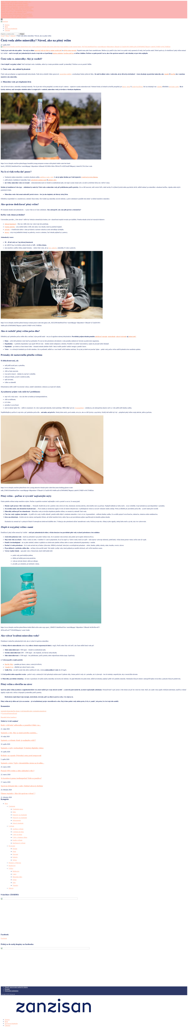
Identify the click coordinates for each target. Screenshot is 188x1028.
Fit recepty (12, 846)
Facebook (4, 938)
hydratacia (8, 711)
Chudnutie (12, 806)
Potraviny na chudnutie (20, 815)
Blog (6, 27)
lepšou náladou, (57, 53)
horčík (173, 74)
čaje (49, 248)
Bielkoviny (16, 871)
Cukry (14, 874)
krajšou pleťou (69, 53)
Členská (7, 30)
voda (40, 711)
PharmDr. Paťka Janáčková (8, 717)
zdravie (44, 711)
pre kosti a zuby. (174, 86)
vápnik (166, 74)
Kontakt (7, 989)
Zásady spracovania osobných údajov (16, 987)
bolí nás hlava (45, 50)
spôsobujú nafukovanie (38, 180)
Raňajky (15, 857)
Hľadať (22, 34)
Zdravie (12, 36)
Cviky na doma (17, 834)
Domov (7, 25)
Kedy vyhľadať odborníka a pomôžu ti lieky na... (16, 1)
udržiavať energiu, (101, 336)
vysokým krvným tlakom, (89, 177)
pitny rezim (33, 711)
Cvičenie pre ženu (18, 832)
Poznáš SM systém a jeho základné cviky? (14, 12)
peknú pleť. (132, 336)
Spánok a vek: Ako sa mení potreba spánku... (15, 3)
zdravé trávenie (121, 336)
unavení (37, 50)
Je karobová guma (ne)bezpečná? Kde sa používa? (16, 14)
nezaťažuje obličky (66, 74)
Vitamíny (15, 885)
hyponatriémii (79, 408)
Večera (15, 860)
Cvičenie (11, 826)
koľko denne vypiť (17, 711)
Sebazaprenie (17, 820)
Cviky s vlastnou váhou (20, 837)
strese (128, 86)
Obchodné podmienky (12, 991)
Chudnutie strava (18, 809)
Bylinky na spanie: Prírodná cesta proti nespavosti (16, 9)
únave (124, 86)
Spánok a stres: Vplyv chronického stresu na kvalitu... (17, 10)
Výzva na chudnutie (11, 28)
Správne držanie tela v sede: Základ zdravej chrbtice (17, 16)
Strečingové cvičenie (19, 843)
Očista (14, 880)
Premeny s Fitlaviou (15, 863)
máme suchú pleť (56, 50)
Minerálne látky (17, 877)
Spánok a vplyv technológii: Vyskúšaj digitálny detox (17, 7)
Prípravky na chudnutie (20, 817)
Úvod (2, 36)
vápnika (159, 86)
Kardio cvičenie (17, 840)
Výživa (11, 868)
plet (38, 711)
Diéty (14, 812)
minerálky (26, 711)
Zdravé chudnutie (18, 823)
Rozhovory (12, 865)
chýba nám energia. (70, 50)
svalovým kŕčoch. (137, 86)
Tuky (14, 882)
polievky (54, 248)
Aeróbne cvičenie (18, 829)
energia (3, 711)
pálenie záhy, (52, 180)
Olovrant (15, 854)
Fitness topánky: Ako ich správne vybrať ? (14, 17)
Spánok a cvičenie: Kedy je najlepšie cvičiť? (14, 5)
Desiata (15, 848)
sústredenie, (112, 336)
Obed (14, 851)
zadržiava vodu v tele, (46, 177)
